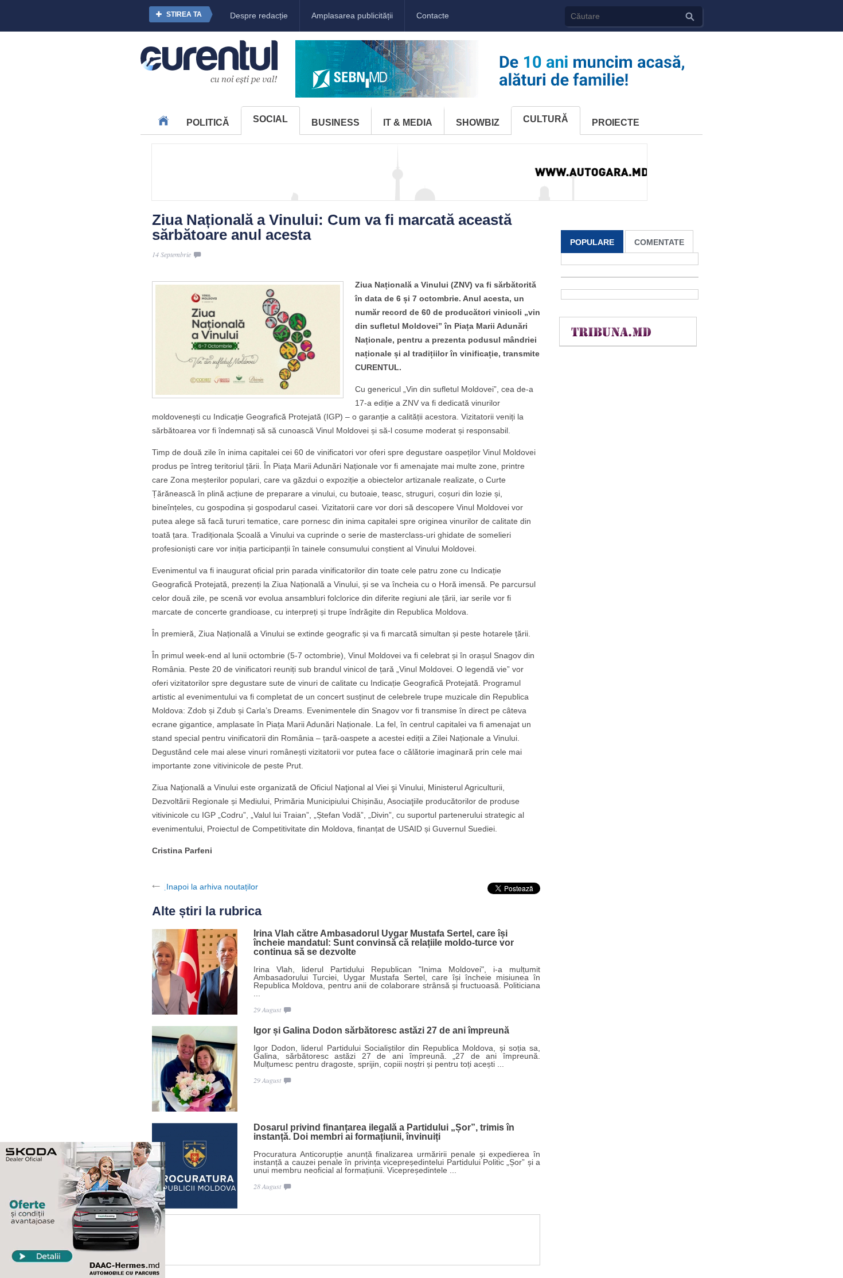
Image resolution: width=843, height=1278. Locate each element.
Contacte (432, 15)
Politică (207, 122)
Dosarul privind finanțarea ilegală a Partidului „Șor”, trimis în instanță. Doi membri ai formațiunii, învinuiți (383, 1132)
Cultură (545, 119)
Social (270, 119)
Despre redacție (259, 15)
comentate (659, 242)
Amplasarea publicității (352, 15)
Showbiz (477, 122)
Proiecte (615, 122)
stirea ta (184, 14)
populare (592, 242)
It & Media (407, 122)
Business (335, 122)
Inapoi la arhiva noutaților (212, 887)
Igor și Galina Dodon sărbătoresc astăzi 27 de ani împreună (381, 1030)
